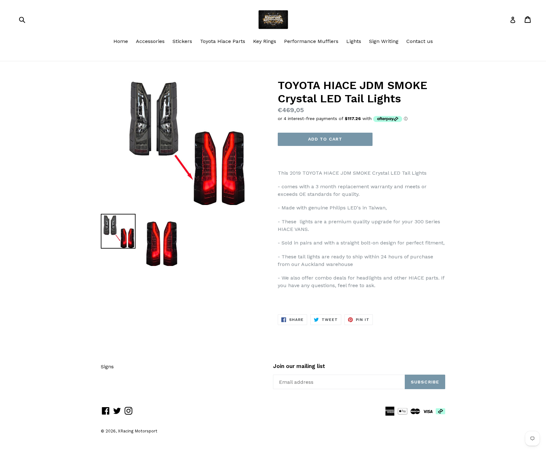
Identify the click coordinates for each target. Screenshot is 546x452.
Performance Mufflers (311, 41)
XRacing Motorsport (137, 431)
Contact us (419, 41)
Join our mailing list (299, 366)
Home (120, 41)
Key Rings (264, 41)
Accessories (150, 41)
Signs (107, 367)
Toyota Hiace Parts (222, 41)
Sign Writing (383, 41)
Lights (353, 41)
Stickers (182, 41)
